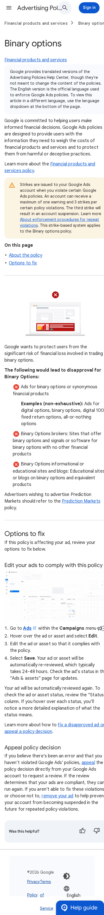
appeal (88, 762)
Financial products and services (36, 23)
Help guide (83, 907)
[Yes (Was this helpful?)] (82, 831)
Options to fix (23, 263)
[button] (9, 7)
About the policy (25, 255)
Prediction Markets (81, 501)
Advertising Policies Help (39, 8)
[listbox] (80, 895)
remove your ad (57, 796)
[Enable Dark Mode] (66, 876)
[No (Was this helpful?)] (96, 831)
